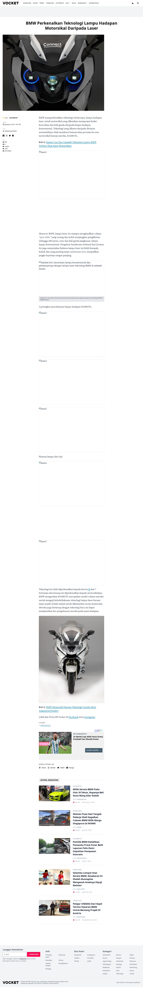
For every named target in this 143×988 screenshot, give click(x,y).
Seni (117, 970)
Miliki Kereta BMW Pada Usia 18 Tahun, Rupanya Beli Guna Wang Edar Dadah (88, 792)
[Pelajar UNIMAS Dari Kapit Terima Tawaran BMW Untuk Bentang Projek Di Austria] (54, 908)
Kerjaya (48, 969)
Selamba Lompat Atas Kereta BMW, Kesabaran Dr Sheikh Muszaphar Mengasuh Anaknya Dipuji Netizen (88, 879)
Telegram (22, 959)
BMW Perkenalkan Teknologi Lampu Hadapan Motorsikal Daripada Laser (71, 25)
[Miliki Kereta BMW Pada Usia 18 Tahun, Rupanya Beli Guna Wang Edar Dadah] (54, 793)
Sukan (35, 3)
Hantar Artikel (48, 964)
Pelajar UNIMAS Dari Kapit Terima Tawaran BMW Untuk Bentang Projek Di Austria (87, 908)
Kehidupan (27, 3)
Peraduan (106, 970)
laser (5, 148)
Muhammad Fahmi (11, 131)
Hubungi (62, 955)
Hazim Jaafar (81, 799)
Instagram (89, 717)
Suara (132, 970)
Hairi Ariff (81, 889)
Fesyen (118, 958)
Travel (41, 3)
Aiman (79, 827)
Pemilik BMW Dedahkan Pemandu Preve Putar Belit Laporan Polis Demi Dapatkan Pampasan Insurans (88, 848)
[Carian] (137, 3)
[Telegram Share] (13, 135)
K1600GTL (6, 146)
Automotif (60, 3)
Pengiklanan (63, 963)
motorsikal (7, 151)
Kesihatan (133, 964)
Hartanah (119, 961)
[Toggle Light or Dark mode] (132, 3)
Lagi (67, 3)
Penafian (49, 960)
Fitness (132, 958)
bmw (5, 142)
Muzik (118, 967)
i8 (4, 144)
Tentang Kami (49, 956)
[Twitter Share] (10, 135)
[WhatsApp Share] (7, 135)
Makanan (106, 967)
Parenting (133, 967)
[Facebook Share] (3, 135)
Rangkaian (82, 3)
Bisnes (118, 955)
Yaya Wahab (81, 917)
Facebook (73, 717)
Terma (61, 960)
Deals (74, 3)
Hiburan (133, 961)
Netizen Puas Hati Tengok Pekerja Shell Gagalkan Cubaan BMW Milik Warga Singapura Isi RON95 (87, 819)
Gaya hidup (107, 961)
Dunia (105, 958)
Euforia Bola (94, 3)
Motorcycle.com (46, 725)
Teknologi (50, 3)
